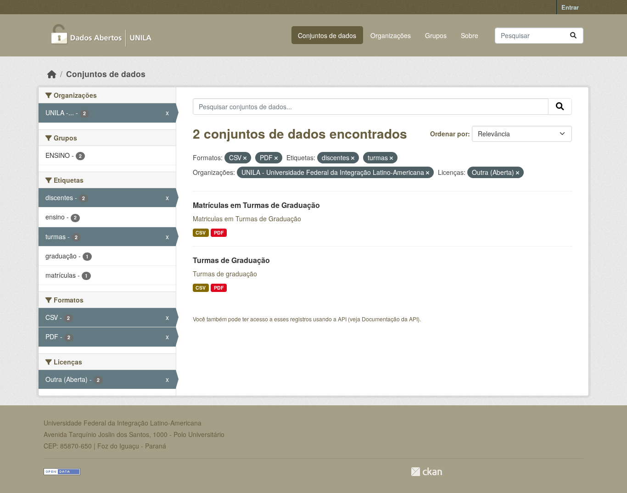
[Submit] (573, 36)
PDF (219, 232)
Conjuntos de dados (327, 35)
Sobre (469, 35)
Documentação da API (390, 319)
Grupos (436, 35)
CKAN (426, 471)
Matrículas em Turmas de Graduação (256, 205)
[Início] (51, 73)
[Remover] (244, 158)
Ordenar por (449, 133)
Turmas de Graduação (231, 260)
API (342, 319)
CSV (201, 232)
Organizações (390, 35)
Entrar (570, 7)
